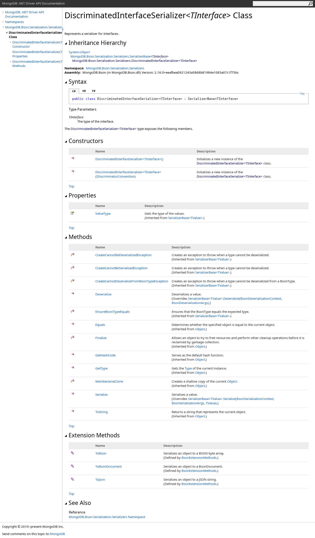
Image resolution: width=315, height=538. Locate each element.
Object (200, 329)
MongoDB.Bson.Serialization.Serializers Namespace (107, 517)
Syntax (78, 81)
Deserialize (103, 294)
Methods (80, 237)
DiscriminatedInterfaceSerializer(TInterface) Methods (37, 63)
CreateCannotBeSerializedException (121, 268)
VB (84, 91)
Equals (100, 324)
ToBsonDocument (108, 466)
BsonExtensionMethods (199, 457)
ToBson (100, 453)
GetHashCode (105, 355)
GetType (101, 368)
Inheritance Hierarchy (97, 43)
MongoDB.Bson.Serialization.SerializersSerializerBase (110, 56)
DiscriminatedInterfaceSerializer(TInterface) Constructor (37, 44)
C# (74, 91)
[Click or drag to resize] (63, 29)
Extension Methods (94, 435)
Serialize (101, 394)
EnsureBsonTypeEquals (112, 311)
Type (188, 368)
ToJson (100, 479)
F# (93, 91)
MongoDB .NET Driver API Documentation (24, 14)
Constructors (86, 141)
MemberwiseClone (109, 381)
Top (71, 186)
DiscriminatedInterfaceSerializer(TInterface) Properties (37, 54)
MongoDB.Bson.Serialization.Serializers (33, 27)
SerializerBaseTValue (185, 218)
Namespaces (14, 22)
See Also (80, 503)
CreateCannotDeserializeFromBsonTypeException (131, 281)
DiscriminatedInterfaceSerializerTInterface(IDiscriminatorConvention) (128, 174)
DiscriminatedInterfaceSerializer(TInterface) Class (35, 34)
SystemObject (79, 52)
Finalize (100, 338)
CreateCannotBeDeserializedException (123, 255)
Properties (82, 195)
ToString (101, 412)
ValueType (103, 213)
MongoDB (57, 534)
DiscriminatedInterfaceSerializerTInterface (129, 159)
